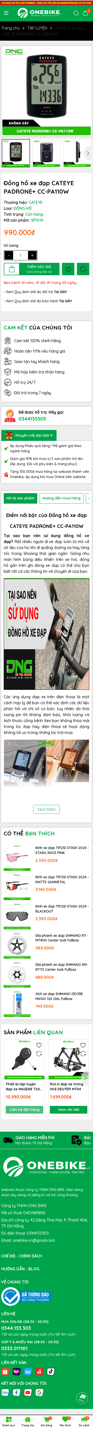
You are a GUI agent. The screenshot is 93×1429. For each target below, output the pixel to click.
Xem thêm (46, 809)
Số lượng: (11, 245)
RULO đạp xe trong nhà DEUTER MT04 (66, 1086)
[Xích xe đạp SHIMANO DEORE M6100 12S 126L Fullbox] (17, 1003)
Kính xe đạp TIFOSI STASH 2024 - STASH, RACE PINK (62, 850)
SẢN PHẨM (33, 1032)
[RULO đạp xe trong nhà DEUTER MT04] (69, 1059)
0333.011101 (14, 1348)
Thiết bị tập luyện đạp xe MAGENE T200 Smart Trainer (24, 1087)
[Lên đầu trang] (82, 1384)
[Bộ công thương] (26, 1296)
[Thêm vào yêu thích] (68, 269)
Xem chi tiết (68, 1109)
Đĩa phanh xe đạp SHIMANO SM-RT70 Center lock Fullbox (61, 967)
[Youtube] (28, 1392)
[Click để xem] (46, 91)
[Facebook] (17, 1392)
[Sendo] (39, 1371)
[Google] (39, 1392)
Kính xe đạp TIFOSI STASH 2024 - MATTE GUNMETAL (62, 879)
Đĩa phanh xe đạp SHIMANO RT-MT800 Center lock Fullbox (61, 938)
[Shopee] (5, 1371)
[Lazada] (17, 1371)
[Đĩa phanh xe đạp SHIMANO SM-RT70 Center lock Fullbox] (17, 974)
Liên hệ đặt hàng (24, 1109)
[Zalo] (5, 1392)
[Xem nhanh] (39, 1062)
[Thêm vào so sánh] (83, 269)
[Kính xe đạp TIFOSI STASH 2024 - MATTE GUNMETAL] (17, 886)
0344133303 (32, 419)
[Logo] (39, 13)
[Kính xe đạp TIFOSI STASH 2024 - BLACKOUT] (17, 916)
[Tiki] (28, 1371)
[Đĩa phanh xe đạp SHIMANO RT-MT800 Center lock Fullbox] (17, 945)
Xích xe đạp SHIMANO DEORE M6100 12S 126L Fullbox (59, 996)
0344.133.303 (16, 1328)
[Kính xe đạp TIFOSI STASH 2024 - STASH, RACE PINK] (17, 857)
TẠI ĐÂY (65, 301)
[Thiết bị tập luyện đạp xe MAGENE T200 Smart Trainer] (24, 1059)
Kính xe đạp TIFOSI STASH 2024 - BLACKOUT (62, 908)
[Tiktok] (51, 1371)
